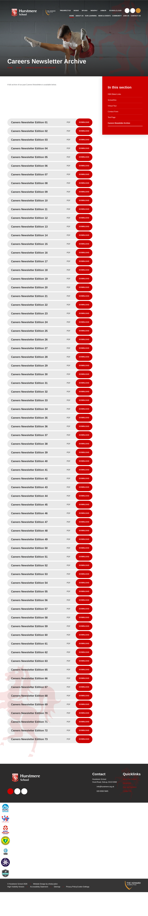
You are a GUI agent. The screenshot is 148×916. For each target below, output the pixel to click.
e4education (53, 884)
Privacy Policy (71, 887)
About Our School (130, 779)
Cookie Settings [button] (83, 887)
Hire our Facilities (129, 787)
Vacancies (127, 783)
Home (10, 68)
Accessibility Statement (39, 887)
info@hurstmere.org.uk (105, 787)
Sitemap (57, 887)
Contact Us (127, 791)
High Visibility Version (15, 887)
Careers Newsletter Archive (40, 68)
